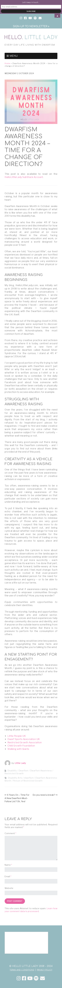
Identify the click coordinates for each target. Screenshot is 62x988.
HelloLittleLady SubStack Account (24, 177)
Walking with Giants (18, 749)
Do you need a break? (44, 795)
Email (8, 876)
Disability (12, 770)
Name (8, 865)
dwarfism (29, 778)
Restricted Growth (14, 773)
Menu (14, 56)
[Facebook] (24, 978)
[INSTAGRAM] (21, 18)
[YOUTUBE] (30, 18)
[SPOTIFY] (35, 18)
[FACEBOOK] (25, 18)
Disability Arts (15, 778)
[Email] (42, 978)
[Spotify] (36, 978)
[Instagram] (19, 978)
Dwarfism (23, 770)
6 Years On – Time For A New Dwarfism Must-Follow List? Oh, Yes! (17, 798)
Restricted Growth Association (24, 742)
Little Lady (20, 763)
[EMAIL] (40, 18)
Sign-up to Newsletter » (31, 26)
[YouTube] (30, 978)
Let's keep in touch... (31, 2)
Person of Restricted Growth (28, 780)
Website (9, 888)
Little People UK (16, 736)
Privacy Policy (44, 970)
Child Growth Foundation (21, 745)
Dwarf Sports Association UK (23, 739)
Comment (10, 833)
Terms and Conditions (22, 970)
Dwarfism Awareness (41, 770)
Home (7, 63)
